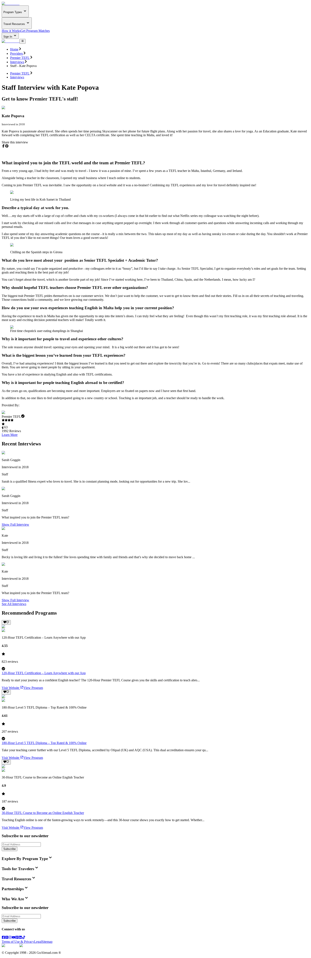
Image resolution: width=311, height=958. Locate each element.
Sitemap (47, 941)
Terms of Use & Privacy (18, 941)
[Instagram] (10, 938)
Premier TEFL (20, 58)
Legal (38, 941)
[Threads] (6, 938)
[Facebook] (3, 938)
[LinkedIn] (20, 938)
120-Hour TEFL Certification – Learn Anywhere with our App (44, 673)
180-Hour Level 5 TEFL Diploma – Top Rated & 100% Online (44, 743)
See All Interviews (14, 604)
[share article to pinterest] (6, 146)
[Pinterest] (17, 938)
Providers (16, 53)
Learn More (10, 435)
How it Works (11, 31)
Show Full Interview (15, 524)
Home (14, 49)
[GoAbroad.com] (10, 3)
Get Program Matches (35, 31)
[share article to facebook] (3, 146)
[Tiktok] (23, 938)
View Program (33, 688)
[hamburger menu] (22, 41)
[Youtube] (13, 938)
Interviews (17, 62)
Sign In (8, 36)
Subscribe (9, 848)
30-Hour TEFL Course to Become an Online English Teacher (43, 813)
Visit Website (10, 688)
